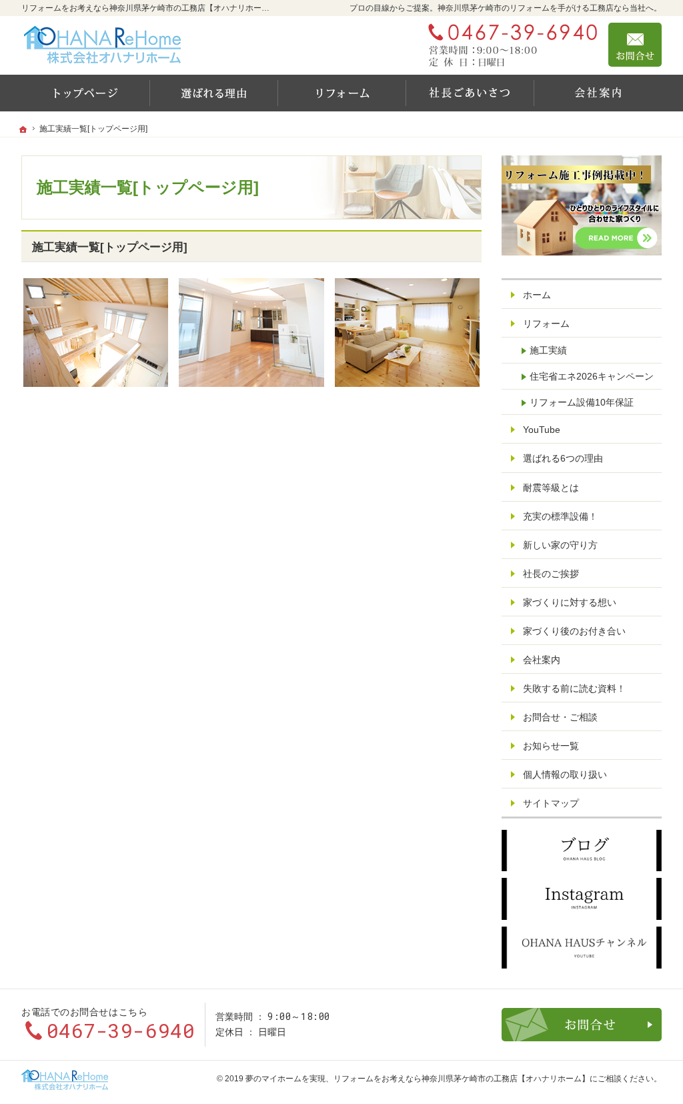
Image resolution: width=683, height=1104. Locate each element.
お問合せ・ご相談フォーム (582, 1024)
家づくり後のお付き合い (574, 631)
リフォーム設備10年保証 (582, 402)
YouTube (541, 429)
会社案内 (541, 659)
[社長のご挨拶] (470, 93)
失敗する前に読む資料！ (574, 688)
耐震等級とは (551, 487)
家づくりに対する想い (569, 602)
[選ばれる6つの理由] (213, 93)
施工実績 (548, 350)
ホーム (537, 295)
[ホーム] (85, 93)
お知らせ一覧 (551, 745)
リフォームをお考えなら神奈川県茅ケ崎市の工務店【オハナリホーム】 (461, 1078)
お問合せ (635, 45)
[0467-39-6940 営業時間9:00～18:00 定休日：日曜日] (509, 45)
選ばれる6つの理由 (563, 458)
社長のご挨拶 (551, 573)
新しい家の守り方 (560, 545)
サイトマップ (551, 803)
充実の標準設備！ (560, 516)
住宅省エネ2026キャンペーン (592, 376)
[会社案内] (598, 93)
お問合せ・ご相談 (560, 717)
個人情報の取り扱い (565, 774)
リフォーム (546, 323)
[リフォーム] (341, 93)
